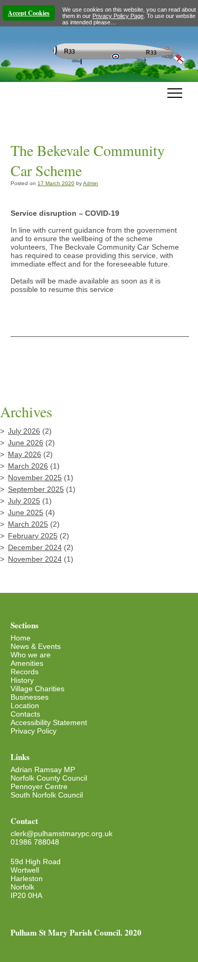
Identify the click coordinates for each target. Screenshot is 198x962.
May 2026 (24, 454)
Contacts (25, 714)
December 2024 (35, 547)
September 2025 (36, 489)
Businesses (30, 697)
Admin (90, 183)
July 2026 (24, 431)
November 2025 (35, 477)
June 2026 (25, 442)
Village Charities (37, 688)
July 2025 (24, 501)
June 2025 (25, 512)
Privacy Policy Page (118, 16)
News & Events (36, 646)
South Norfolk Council (47, 795)
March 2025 (28, 524)
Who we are (31, 655)
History (22, 680)
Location (25, 705)
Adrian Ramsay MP (43, 769)
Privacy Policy (33, 731)
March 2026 (28, 466)
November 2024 (35, 559)
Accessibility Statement (49, 722)
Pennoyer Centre (39, 786)
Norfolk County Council (49, 778)
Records (25, 671)
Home (21, 638)
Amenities (27, 663)
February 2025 (33, 536)
